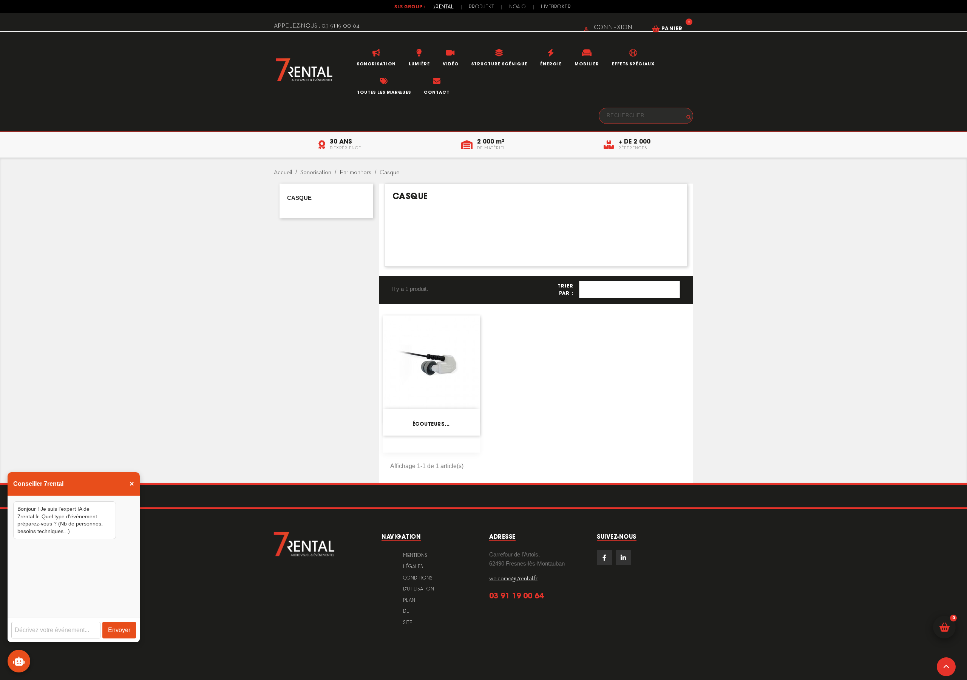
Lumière (419, 63)
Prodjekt (481, 7)
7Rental (443, 7)
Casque (299, 198)
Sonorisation (376, 63)
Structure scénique (499, 63)
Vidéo (451, 63)
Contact (437, 92)
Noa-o (517, 7)
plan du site (409, 611)
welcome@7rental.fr (513, 578)
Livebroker (556, 7)
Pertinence (629, 289)
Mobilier (587, 63)
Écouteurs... (431, 424)
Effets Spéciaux (633, 63)
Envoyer (119, 630)
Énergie (551, 63)
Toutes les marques (384, 92)
